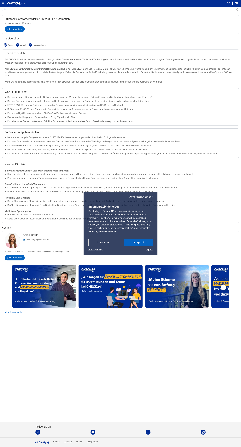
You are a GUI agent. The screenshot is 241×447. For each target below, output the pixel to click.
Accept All (138, 242)
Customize (103, 242)
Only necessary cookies (141, 197)
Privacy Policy (95, 249)
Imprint (149, 249)
